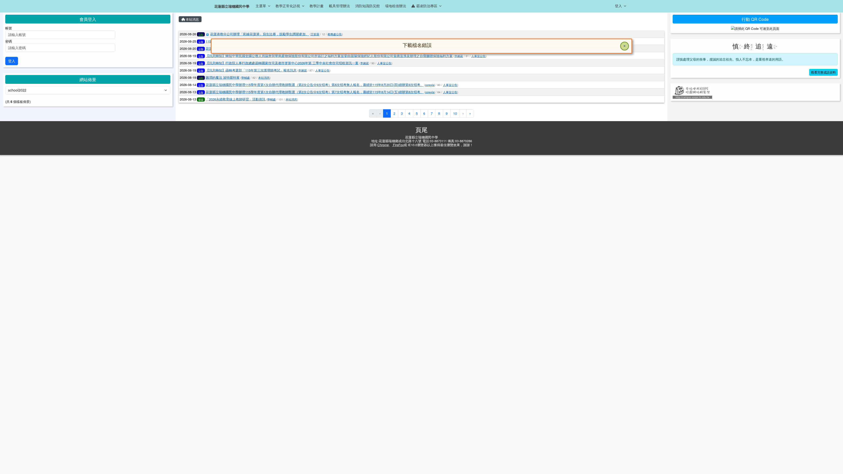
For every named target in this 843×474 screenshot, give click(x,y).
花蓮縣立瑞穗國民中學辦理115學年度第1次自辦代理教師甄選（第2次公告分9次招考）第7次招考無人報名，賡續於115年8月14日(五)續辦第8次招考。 (314, 92)
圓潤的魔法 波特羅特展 (223, 77)
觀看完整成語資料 (823, 72)
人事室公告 (384, 63)
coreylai (430, 85)
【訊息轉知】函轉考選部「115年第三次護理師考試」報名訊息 (251, 70)
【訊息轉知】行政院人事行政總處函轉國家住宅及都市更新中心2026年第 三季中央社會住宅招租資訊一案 (282, 63)
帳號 (8, 28)
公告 (200, 41)
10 (455, 113)
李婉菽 (364, 63)
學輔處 (245, 77)
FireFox (398, 144)
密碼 (8, 41)
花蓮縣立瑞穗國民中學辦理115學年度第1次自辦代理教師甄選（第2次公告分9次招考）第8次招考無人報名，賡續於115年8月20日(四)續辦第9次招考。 (314, 84)
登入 (11, 60)
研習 (200, 99)
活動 (200, 34)
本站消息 (192, 19)
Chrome (383, 144)
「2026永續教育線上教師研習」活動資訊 (235, 99)
